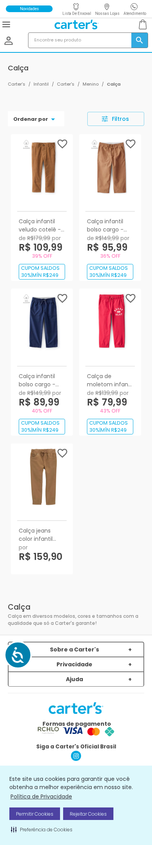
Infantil (41, 84)
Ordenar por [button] (30, 119)
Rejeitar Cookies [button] (88, 814)
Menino (91, 84)
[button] (41, 829)
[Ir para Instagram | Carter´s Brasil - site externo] (76, 758)
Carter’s (16, 84)
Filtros (120, 119)
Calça (113, 84)
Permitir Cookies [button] (34, 814)
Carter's (65, 84)
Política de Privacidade (41, 796)
